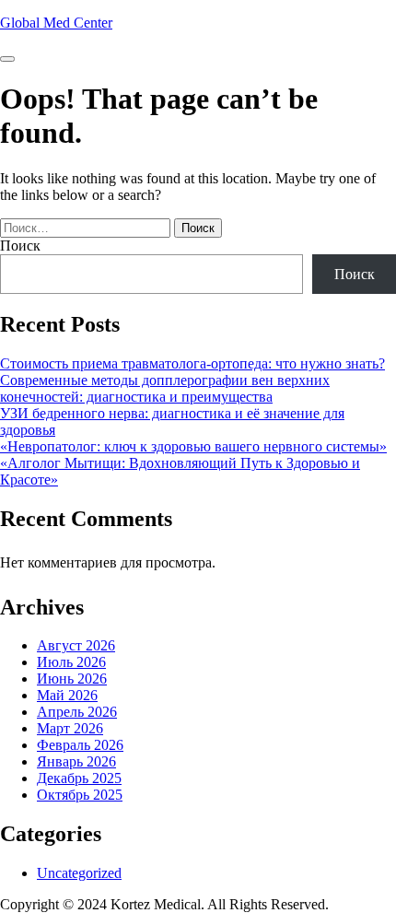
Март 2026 (70, 728)
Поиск (20, 245)
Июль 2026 (71, 662)
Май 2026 (67, 695)
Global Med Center (56, 22)
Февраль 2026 (80, 745)
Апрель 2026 (77, 712)
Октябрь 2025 (79, 794)
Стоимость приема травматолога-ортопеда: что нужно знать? (192, 363)
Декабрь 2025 (79, 778)
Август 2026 (76, 645)
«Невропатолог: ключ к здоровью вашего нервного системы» (193, 446)
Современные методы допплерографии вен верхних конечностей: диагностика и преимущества (165, 388)
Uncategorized (79, 873)
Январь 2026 (76, 761)
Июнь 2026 (72, 678)
